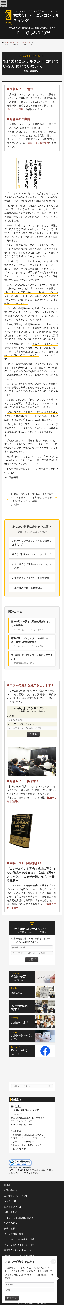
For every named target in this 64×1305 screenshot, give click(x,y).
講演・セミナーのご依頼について (29, 1138)
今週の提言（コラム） (15, 1190)
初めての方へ (10, 1223)
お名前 (10, 716)
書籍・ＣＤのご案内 (38, 142)
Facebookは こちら (21, 1052)
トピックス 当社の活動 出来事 (19, 1217)
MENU (3, 6)
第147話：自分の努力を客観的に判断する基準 (42, 497)
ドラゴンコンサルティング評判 (19, 1245)
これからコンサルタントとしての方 (32, 542)
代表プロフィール (12, 1206)
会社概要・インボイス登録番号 (19, 1255)
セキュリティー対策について (27, 1145)
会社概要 (17, 1131)
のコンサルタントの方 (32, 566)
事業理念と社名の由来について (28, 1134)
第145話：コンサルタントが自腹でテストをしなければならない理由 (20, 499)
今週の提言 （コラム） (20, 978)
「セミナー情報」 (16, 109)
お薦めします (20, 1022)
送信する (11, 1297)
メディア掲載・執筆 (14, 1234)
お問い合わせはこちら (21, 1037)
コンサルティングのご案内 (17, 1195)
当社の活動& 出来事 (21, 1008)
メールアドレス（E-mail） (21, 724)
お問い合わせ (19, 1148)
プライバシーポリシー (23, 1141)
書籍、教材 (9, 1228)
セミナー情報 (10, 1201)
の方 (27, 587)
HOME (7, 1185)
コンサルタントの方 (32, 554)
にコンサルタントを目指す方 (30, 577)
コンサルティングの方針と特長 (19, 1239)
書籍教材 (17, 993)
